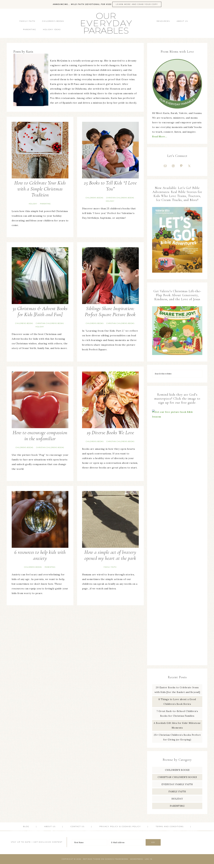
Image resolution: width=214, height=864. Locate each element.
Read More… (159, 136)
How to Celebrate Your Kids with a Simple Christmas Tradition (40, 189)
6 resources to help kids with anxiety (40, 555)
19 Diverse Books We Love (110, 432)
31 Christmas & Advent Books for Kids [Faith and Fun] (40, 311)
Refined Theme (91, 859)
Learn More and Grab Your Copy (137, 4)
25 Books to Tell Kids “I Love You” (110, 186)
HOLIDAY (33, 204)
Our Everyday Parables (107, 23)
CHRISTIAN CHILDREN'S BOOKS (120, 198)
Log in (148, 859)
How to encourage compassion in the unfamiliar (40, 435)
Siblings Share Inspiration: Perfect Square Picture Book (110, 311)
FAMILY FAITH (110, 567)
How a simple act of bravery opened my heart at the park (110, 555)
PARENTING (45, 204)
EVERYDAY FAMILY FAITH (177, 784)
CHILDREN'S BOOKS (94, 198)
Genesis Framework (116, 859)
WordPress (136, 859)
